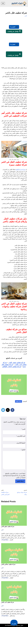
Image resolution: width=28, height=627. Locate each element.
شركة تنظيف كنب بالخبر (7, 602)
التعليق (23, 449)
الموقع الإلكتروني (20, 443)
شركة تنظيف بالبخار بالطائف (11, 366)
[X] (8, 410)
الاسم (23, 429)
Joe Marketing (9, 625)
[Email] (3, 410)
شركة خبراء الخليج (20, 169)
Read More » (4, 539)
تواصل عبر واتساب (12, 31)
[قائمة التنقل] (3, 3)
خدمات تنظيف (18, 401)
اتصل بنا (14, 27)
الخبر (26, 15)
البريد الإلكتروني (20, 436)
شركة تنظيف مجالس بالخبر (8, 564)
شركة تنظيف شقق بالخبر (16, 362)
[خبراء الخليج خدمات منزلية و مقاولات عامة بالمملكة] (19, 3)
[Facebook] (12, 410)
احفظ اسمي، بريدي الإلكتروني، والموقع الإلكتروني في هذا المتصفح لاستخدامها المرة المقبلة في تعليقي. (14, 475)
